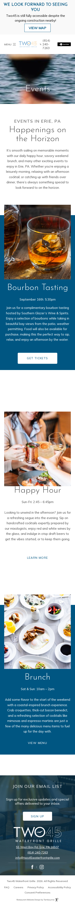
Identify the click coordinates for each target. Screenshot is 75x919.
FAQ (6, 887)
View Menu (39, 741)
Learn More (37, 558)
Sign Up (41, 815)
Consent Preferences (37, 892)
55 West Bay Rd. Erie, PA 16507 (37, 847)
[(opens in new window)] (64, 44)
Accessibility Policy (59, 887)
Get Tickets (39, 356)
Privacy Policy (36, 887)
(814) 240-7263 (37, 852)
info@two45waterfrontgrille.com (37, 858)
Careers (18, 887)
